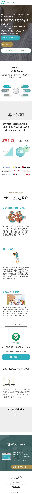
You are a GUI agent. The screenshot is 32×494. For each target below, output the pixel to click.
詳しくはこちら (16, 324)
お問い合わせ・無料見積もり (10, 38)
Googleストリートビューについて (16, 51)
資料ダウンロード (7, 44)
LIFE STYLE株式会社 (16, 477)
